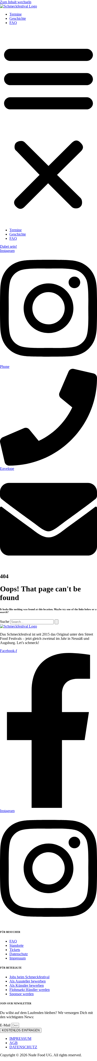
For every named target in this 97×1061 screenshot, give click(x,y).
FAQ (13, 23)
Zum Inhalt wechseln (15, 2)
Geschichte (17, 18)
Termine (15, 14)
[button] (48, 126)
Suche (4, 622)
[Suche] (56, 621)
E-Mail (5, 1025)
